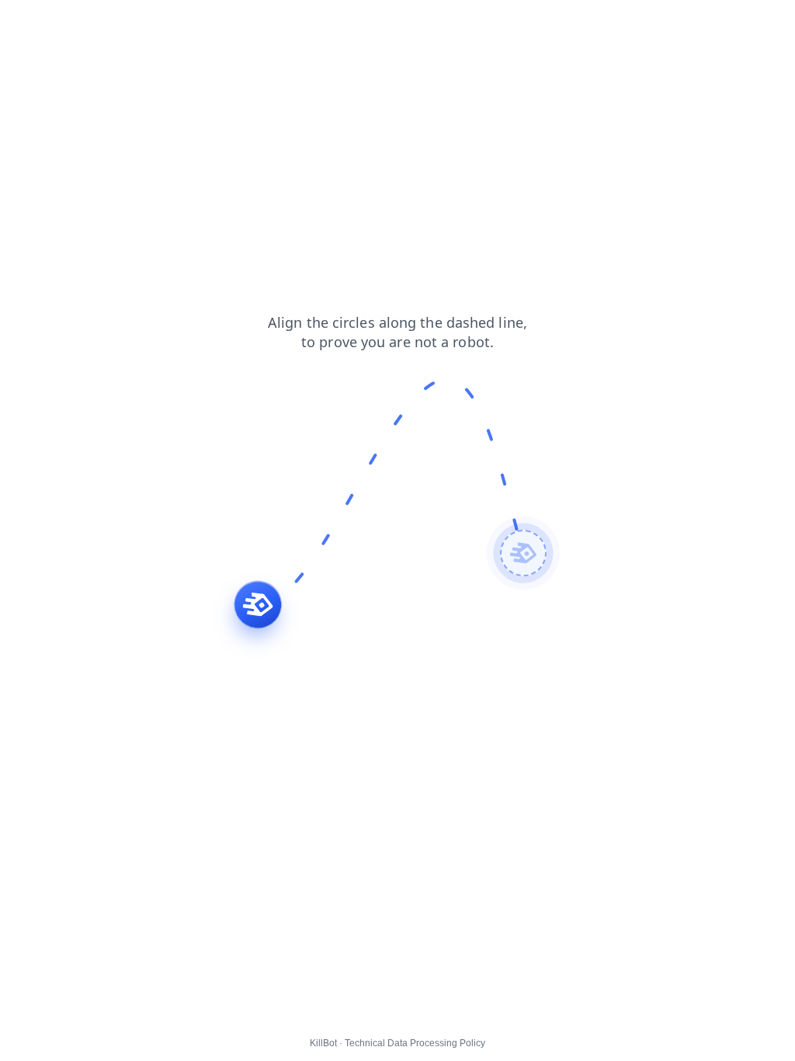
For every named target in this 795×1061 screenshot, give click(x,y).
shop (23, 22)
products (119, 22)
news (66, 22)
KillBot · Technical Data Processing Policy (397, 1043)
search (176, 22)
